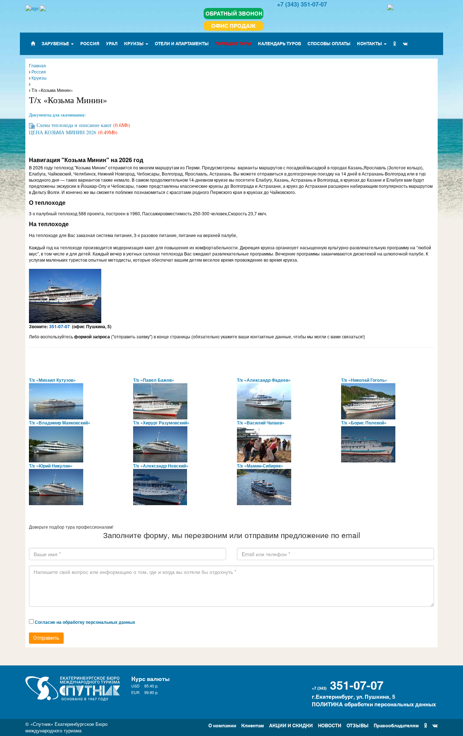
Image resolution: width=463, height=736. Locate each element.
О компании (222, 725)
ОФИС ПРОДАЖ (233, 25)
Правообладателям (396, 725)
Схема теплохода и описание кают (74, 125)
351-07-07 (356, 684)
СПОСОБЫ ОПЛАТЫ (329, 43)
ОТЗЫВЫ (358, 725)
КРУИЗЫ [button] (134, 43)
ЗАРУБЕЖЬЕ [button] (56, 43)
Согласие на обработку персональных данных (85, 622)
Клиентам (252, 725)
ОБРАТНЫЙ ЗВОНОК (234, 13)
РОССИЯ (89, 43)
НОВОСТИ (329, 725)
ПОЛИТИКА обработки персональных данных (374, 704)
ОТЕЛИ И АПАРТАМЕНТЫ (182, 43)
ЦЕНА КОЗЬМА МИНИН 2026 (62, 132)
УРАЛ (112, 43)
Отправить (46, 638)
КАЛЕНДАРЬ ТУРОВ (279, 43)
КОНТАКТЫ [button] (370, 43)
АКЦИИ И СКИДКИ (291, 725)
